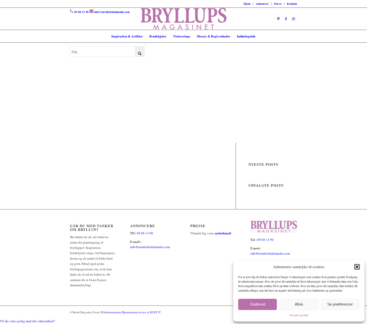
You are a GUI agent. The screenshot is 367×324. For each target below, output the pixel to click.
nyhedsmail (223, 233)
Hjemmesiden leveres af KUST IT (141, 312)
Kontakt (292, 4)
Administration (113, 312)
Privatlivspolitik (299, 315)
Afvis (299, 304)
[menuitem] (247, 3)
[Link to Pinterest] (278, 18)
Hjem (247, 4)
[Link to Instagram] (293, 18)
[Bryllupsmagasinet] (183, 19)
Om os (278, 4)
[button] (357, 266)
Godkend (257, 304)
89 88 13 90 (81, 12)
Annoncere (262, 4)
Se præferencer (340, 304)
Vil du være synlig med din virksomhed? (27, 321)
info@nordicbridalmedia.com (112, 12)
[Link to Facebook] (286, 18)
